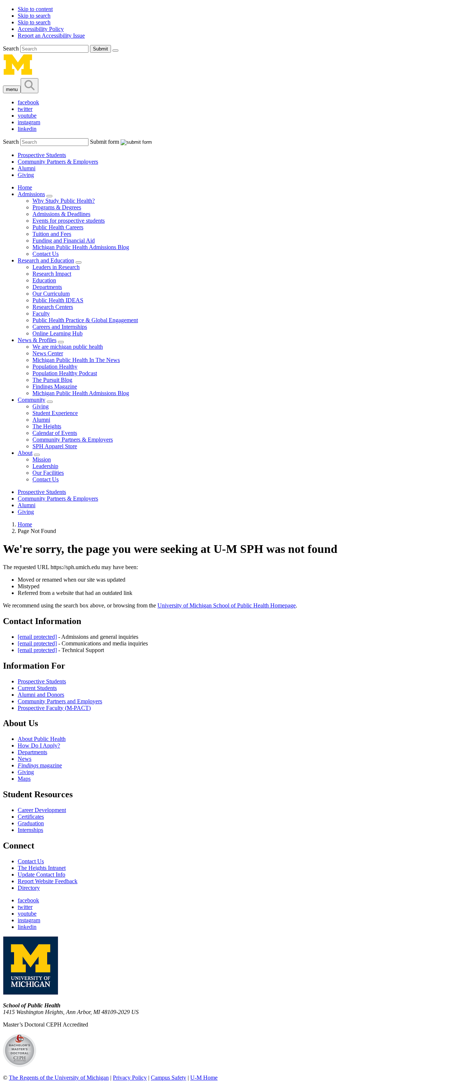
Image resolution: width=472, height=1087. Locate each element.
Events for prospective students (68, 220)
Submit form (104, 142)
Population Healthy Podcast (64, 373)
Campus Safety (168, 1077)
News (24, 759)
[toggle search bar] (29, 85)
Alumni (26, 168)
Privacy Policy (130, 1077)
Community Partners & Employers (58, 161)
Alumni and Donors (41, 694)
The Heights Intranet (42, 868)
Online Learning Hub (57, 333)
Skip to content (35, 9)
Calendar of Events (54, 433)
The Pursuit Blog (52, 380)
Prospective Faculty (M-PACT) (54, 708)
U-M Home (204, 1077)
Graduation (31, 823)
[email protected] (37, 637)
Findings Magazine (54, 386)
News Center (47, 353)
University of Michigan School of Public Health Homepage (226, 605)
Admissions (31, 194)
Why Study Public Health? (63, 201)
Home (25, 187)
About (25, 453)
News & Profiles (37, 340)
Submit (100, 49)
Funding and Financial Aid (63, 240)
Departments (47, 287)
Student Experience (55, 413)
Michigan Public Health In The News (76, 360)
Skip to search (34, 16)
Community (31, 400)
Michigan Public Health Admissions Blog (80, 247)
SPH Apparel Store (54, 446)
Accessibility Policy (41, 29)
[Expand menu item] (49, 196)
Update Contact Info (41, 874)
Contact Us (45, 254)
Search (11, 48)
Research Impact (51, 274)
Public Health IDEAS (57, 300)
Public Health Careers (57, 227)
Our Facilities (48, 473)
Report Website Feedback (47, 881)
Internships (30, 830)
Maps (24, 779)
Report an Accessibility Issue (51, 35)
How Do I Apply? (39, 745)
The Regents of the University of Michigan (59, 1077)
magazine (40, 765)
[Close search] (115, 50)
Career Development (42, 810)
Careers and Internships (59, 327)
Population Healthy (54, 366)
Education (44, 280)
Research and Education (46, 260)
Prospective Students (42, 155)
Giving (26, 175)
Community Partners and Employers (60, 701)
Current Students (37, 688)
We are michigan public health (67, 347)
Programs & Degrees (56, 207)
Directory (29, 888)
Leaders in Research (56, 267)
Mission (41, 459)
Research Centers (52, 307)
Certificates (31, 816)
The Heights (46, 426)
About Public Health (42, 739)
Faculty (41, 313)
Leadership (45, 466)
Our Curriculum (51, 293)
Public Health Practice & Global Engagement (85, 320)
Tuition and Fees (51, 234)
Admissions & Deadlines (61, 214)
